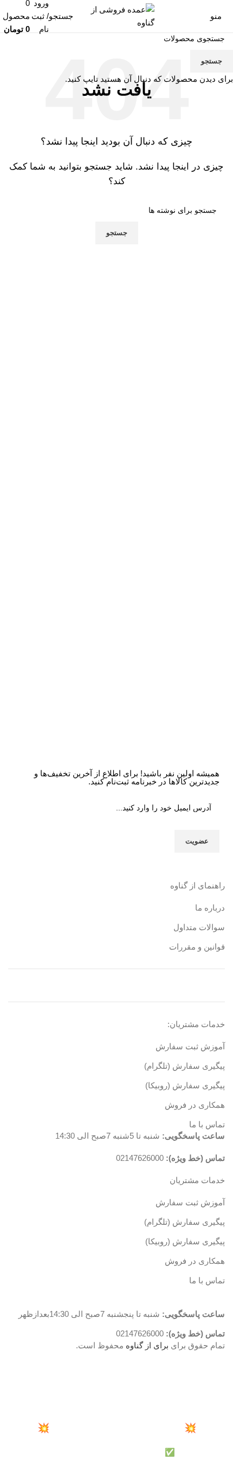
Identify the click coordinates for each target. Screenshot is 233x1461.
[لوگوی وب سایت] (116, 15)
